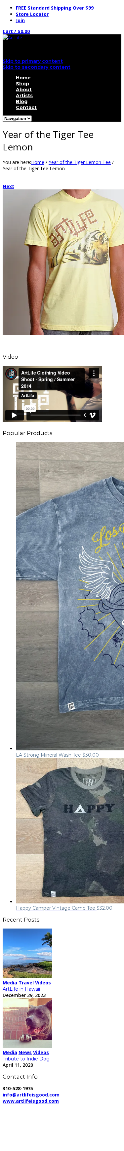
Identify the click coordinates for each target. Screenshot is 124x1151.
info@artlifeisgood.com (31, 1094)
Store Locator (32, 14)
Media (10, 982)
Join (20, 20)
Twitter (23, 1137)
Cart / (16, 31)
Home (23, 78)
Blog (21, 101)
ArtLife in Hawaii (21, 989)
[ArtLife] (12, 37)
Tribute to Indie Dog (26, 1059)
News (25, 1052)
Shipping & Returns (29, 1113)
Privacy (111, 1107)
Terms (65, 1113)
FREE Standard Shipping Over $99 (55, 8)
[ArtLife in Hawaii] (27, 976)
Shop (22, 84)
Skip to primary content (33, 61)
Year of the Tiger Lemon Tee (80, 162)
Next (8, 186)
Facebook (26, 1131)
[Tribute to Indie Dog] (27, 1046)
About (24, 90)
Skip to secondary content (36, 67)
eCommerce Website (28, 1120)
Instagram (27, 1143)
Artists (24, 96)
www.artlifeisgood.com (31, 1101)
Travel (26, 982)
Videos (43, 982)
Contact (26, 107)
